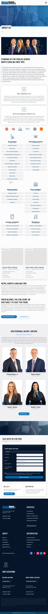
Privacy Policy (30, 542)
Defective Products (35, 229)
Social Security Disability (12, 229)
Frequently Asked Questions (33, 540)
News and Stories (31, 537)
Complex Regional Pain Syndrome (12, 154)
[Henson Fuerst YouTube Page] (44, 553)
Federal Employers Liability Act (12, 163)
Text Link (36, 193)
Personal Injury (12, 170)
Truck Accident (35, 170)
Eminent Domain (36, 232)
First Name (7, 454)
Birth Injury (35, 196)
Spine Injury (12, 176)
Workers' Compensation (12, 235)
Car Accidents (36, 148)
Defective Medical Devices (12, 196)
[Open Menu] (46, 3)
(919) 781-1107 (11, 310)
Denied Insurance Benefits (12, 225)
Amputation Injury (12, 145)
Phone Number (8, 463)
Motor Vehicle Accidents (35, 157)
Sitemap (29, 547)
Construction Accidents (12, 157)
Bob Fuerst (5, 67)
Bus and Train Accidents (12, 151)
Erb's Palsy (35, 202)
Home (2, 31)
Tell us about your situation (8, 467)
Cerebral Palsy (35, 199)
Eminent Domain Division (8, 553)
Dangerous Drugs (12, 193)
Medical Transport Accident (35, 154)
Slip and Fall (12, 173)
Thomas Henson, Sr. (17, 67)
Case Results (5, 542)
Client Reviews (5, 544)
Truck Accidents (30, 513)
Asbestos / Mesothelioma (36, 225)
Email (6, 460)
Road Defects (35, 166)
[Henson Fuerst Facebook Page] (31, 553)
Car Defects (36, 151)
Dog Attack (12, 160)
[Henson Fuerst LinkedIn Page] (41, 553)
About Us (4, 537)
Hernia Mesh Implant (12, 199)
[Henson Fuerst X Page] (34, 553)
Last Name (7, 457)
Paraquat (12, 202)
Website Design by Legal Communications (28, 612)
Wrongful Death (36, 211)
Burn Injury (12, 148)
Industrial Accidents (12, 166)
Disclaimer (29, 544)
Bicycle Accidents (36, 145)
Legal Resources (6, 547)
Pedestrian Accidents (36, 163)
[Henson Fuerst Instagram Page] (38, 553)
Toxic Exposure (35, 235)
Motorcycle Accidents (36, 160)
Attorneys (4, 540)
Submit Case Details (24, 477)
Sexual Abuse (36, 208)
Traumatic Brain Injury (12, 179)
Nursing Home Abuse (36, 205)
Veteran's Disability (12, 232)
